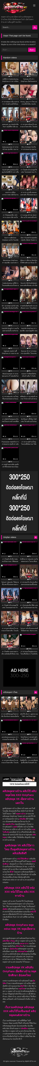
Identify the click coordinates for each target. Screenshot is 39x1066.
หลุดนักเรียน (10, 824)
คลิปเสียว (22, 819)
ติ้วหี (11, 872)
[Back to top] (32, 1059)
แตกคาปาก (24, 943)
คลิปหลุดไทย (22, 951)
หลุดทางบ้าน (21, 814)
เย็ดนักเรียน (14, 949)
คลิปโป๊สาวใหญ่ (9, 941)
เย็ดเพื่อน (24, 1028)
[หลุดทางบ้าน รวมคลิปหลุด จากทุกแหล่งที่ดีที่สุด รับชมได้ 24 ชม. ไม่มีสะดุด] (16, 8)
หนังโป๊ (33, 912)
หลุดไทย (22, 989)
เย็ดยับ (5, 909)
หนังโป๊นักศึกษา (23, 859)
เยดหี (15, 827)
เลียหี (22, 986)
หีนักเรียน (19, 946)
